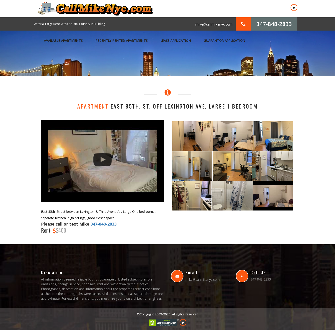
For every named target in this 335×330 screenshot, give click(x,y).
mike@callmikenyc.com (213, 24)
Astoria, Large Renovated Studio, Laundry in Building (69, 24)
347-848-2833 (274, 24)
